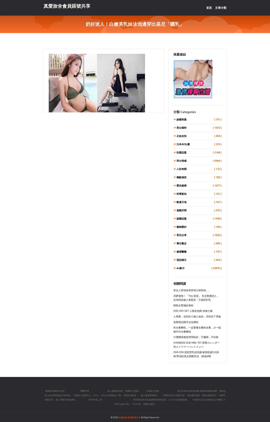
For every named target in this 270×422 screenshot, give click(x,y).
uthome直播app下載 (111, 395)
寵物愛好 (199, 226)
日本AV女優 (199, 144)
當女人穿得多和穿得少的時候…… (191, 290)
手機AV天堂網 (131, 391)
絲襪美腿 (199, 119)
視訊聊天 (199, 259)
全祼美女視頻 (152, 391)
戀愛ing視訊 (149, 404)
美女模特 (199, 127)
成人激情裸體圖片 (149, 395)
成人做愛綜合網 (114, 391)
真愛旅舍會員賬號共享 (67, 6)
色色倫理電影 (193, 395)
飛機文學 (84, 391)
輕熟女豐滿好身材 (183, 305)
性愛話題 (199, 152)
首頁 (209, 7)
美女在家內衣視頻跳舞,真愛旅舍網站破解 (197, 391)
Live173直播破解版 (178, 399)
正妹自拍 (199, 136)
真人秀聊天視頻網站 (65, 399)
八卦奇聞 (199, 169)
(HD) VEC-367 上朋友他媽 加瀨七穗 (192, 310)
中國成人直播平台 (82, 395)
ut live (96, 395)
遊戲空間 (199, 210)
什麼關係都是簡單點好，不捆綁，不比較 (195, 337)
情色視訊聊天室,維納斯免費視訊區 (150, 399)
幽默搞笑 (199, 177)
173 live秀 (136, 404)
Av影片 (199, 268)
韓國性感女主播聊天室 (174, 395)
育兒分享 (199, 235)
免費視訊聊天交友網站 (185, 322)
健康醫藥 (199, 251)
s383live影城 (129, 395)
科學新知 (199, 193)
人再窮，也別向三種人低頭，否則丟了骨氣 (197, 316)
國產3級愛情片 (209, 395)
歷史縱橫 (199, 185)
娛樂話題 (199, 218)
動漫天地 (199, 202)
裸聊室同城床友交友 (55, 391)
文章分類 (220, 7)
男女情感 (199, 160)
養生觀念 (199, 243)
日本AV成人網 (95, 399)
